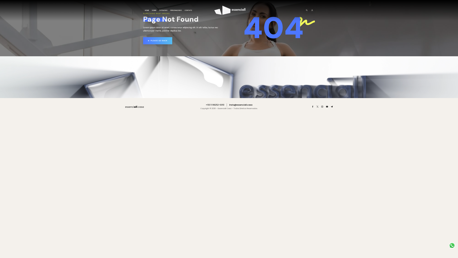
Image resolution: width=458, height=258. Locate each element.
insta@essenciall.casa (240, 104)
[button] (307, 10)
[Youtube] (327, 107)
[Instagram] (322, 107)
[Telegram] (332, 107)
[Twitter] (317, 107)
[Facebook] (313, 107)
